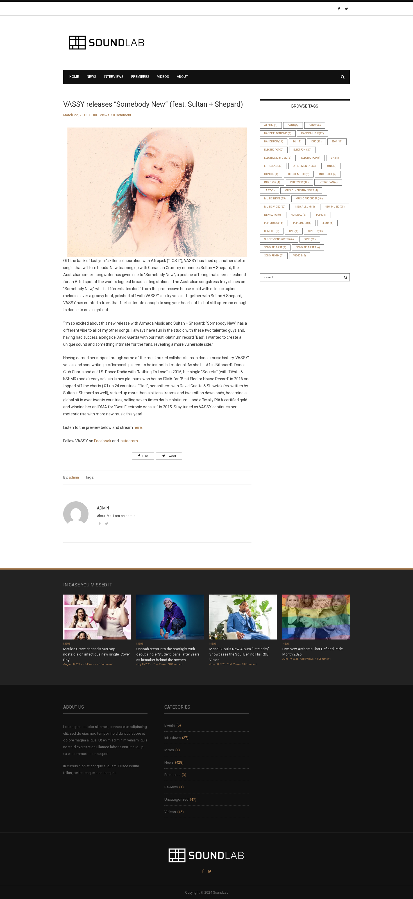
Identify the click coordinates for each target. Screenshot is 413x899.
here (138, 427)
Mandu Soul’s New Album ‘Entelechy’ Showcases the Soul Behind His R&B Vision (239, 654)
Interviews (113, 77)
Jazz (269, 190)
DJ (297, 141)
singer (315, 231)
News (91, 77)
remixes (271, 231)
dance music (312, 133)
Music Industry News (301, 190)
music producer (309, 198)
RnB (293, 231)
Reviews (171, 787)
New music (335, 206)
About (182, 77)
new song (272, 214)
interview (299, 182)
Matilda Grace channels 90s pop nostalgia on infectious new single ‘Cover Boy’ (96, 654)
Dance (314, 125)
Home (74, 77)
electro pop (311, 157)
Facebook (102, 441)
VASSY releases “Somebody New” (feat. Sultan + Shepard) (153, 104)
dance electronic (277, 133)
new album (305, 206)
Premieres (140, 77)
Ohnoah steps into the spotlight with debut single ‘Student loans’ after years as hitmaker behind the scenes (167, 654)
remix (327, 223)
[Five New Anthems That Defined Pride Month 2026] (316, 617)
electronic (302, 149)
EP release (273, 166)
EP (334, 157)
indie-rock (328, 174)
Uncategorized (176, 799)
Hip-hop (271, 174)
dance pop (273, 141)
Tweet (171, 456)
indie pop (272, 182)
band (293, 125)
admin (74, 477)
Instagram (129, 441)
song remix (273, 255)
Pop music (273, 223)
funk (331, 166)
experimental (304, 166)
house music (298, 174)
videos (299, 255)
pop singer (302, 223)
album (271, 125)
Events (169, 725)
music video (274, 206)
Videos (163, 77)
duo (316, 141)
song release (275, 247)
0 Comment (122, 115)
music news (275, 198)
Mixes (169, 750)
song (310, 239)
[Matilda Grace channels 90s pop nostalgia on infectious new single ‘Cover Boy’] (97, 617)
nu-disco (298, 214)
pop (321, 214)
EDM (337, 141)
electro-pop (273, 149)
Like (145, 456)
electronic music (277, 157)
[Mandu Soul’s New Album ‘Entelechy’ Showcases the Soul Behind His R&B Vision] (243, 617)
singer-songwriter (279, 239)
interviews (328, 182)
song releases (308, 247)
